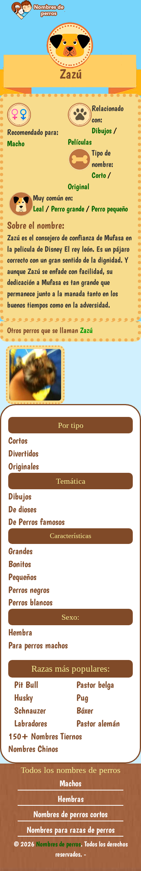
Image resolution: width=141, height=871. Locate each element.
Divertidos (23, 453)
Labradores (30, 723)
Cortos (17, 440)
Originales (23, 466)
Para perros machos (38, 645)
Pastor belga (95, 684)
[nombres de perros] (33, 10)
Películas (80, 142)
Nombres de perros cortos (70, 814)
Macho (15, 143)
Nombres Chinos (33, 748)
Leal (38, 208)
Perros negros (28, 589)
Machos (70, 783)
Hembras (71, 799)
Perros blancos (30, 602)
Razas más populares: (70, 669)
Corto (99, 175)
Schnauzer (30, 710)
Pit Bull (26, 684)
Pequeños (22, 576)
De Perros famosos (36, 521)
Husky (23, 697)
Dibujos (102, 130)
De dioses (22, 509)
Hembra (20, 632)
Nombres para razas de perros (71, 829)
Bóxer (84, 710)
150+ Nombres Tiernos (45, 736)
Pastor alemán (98, 723)
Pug (82, 697)
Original (78, 186)
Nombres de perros (58, 844)
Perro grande (67, 208)
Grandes (20, 550)
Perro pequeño (109, 208)
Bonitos (19, 563)
